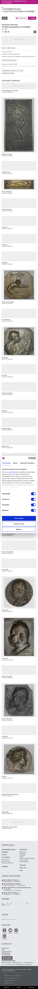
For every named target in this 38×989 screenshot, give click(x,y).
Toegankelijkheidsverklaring (11, 978)
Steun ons (23, 868)
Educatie (23, 865)
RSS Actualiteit (6, 953)
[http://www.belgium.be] (8, 904)
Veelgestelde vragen (8, 849)
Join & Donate (22, 18)
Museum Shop (6, 861)
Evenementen (6, 859)
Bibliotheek (23, 852)
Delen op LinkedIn (5, 32)
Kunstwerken (35, 32)
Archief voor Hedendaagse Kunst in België (27, 859)
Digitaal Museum (24, 861)
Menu (4, 18)
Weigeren (19, 529)
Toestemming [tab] (6, 463)
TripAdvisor (4, 939)
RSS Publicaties (6, 954)
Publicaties (23, 853)
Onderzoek (23, 849)
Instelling (5, 866)
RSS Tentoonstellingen (7, 950)
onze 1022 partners (12, 472)
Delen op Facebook (3, 32)
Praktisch (5, 852)
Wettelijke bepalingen (9, 980)
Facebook (4, 933)
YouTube (10, 933)
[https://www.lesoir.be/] (17, 903)
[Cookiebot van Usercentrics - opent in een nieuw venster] (28, 458)
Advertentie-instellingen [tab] (27, 463)
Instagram (16, 933)
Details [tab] (15, 463)
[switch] (33, 499)
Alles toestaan (19, 518)
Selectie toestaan (19, 524)
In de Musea (6, 857)
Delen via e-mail (8, 32)
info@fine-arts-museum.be (23, 964)
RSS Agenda (5, 948)
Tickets (33, 18)
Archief (22, 856)
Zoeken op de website (3, 919)
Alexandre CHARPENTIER (18, 66)
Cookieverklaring (8, 983)
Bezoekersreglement (7, 863)
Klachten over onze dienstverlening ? (13, 975)
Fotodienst (23, 855)
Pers (21, 870)
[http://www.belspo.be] (4, 904)
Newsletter (8, 958)
